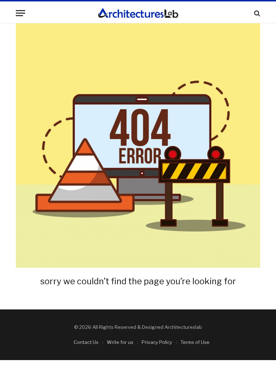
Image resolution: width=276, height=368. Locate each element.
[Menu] (20, 13)
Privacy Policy (157, 342)
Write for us (120, 342)
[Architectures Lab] (138, 13)
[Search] (256, 13)
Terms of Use (195, 342)
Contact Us (86, 342)
